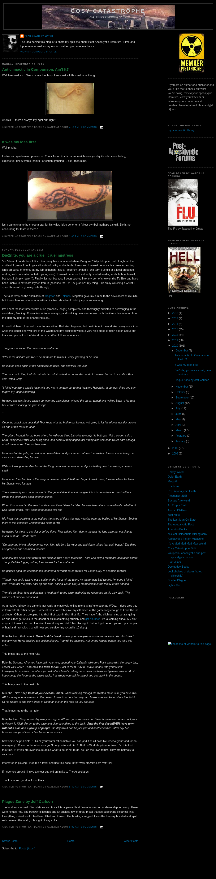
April (179, 424)
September (183, 397)
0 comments (89, 236)
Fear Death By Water (39, 36)
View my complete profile (38, 52)
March (180, 430)
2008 (175, 453)
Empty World (175, 472)
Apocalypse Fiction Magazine (186, 538)
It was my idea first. (19, 142)
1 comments (89, 127)
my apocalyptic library (181, 130)
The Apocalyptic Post (181, 524)
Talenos (66, 296)
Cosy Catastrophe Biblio (182, 548)
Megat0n (173, 481)
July (178, 408)
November (182, 386)
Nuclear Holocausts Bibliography (187, 533)
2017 (175, 318)
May (179, 419)
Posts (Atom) (27, 848)
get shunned (92, 618)
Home (70, 840)
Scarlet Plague (177, 580)
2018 (175, 313)
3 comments (89, 787)
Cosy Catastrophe (108, 11)
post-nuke (174, 514)
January (181, 441)
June (179, 413)
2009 (175, 448)
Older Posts (131, 840)
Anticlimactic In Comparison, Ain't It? (35, 69)
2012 (175, 334)
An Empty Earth (177, 505)
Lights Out (174, 585)
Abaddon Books (177, 529)
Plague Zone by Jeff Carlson (27, 801)
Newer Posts (10, 840)
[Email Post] (101, 127)
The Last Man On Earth (182, 519)
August (180, 403)
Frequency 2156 (177, 495)
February (181, 435)
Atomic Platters (177, 510)
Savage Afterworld (179, 500)
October (181, 392)
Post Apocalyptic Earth (182, 491)
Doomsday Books (178, 566)
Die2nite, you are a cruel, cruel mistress (37, 255)
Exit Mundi (174, 562)
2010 (175, 345)
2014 (175, 323)
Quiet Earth (175, 476)
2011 (175, 340)
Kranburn (173, 486)
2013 (175, 329)
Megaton (50, 296)
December (182, 350)
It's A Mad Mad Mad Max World (187, 543)
